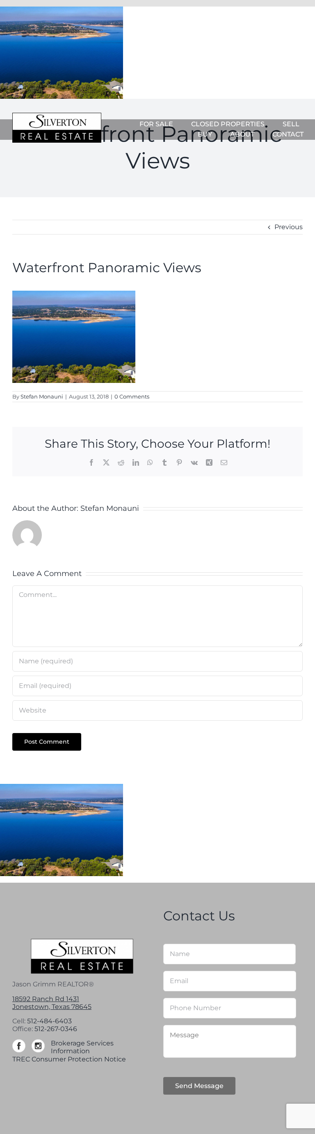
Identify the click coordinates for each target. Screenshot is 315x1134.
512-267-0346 (55, 1029)
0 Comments (131, 396)
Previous (288, 227)
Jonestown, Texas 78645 (51, 1007)
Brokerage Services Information (82, 1047)
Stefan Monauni (42, 396)
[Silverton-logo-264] (56, 116)
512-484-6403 (49, 1021)
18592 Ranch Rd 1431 (45, 999)
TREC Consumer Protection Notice (69, 1059)
